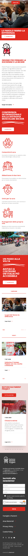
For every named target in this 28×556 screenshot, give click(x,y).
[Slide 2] (7, 449)
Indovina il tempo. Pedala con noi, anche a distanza (13, 363)
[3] (24, 330)
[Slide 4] (10, 449)
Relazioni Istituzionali (16, 404)
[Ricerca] (22, 2)
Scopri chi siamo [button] (7, 105)
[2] (23, 330)
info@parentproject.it (9, 472)
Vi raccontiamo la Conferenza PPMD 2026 (14, 421)
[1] (22, 330)
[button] (25, 2)
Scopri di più (8, 321)
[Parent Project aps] (5, 3)
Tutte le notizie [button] (9, 395)
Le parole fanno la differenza (12, 316)
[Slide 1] (5, 449)
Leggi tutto (8, 442)
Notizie (7, 404)
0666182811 (8, 470)
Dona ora (15, 2)
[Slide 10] (21, 449)
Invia (14, 509)
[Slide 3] (9, 449)
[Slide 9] (19, 449)
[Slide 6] (14, 449)
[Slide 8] (17, 449)
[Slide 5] (12, 449)
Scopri (6, 370)
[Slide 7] (16, 449)
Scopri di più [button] (9, 36)
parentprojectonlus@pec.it (10, 473)
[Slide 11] (22, 449)
